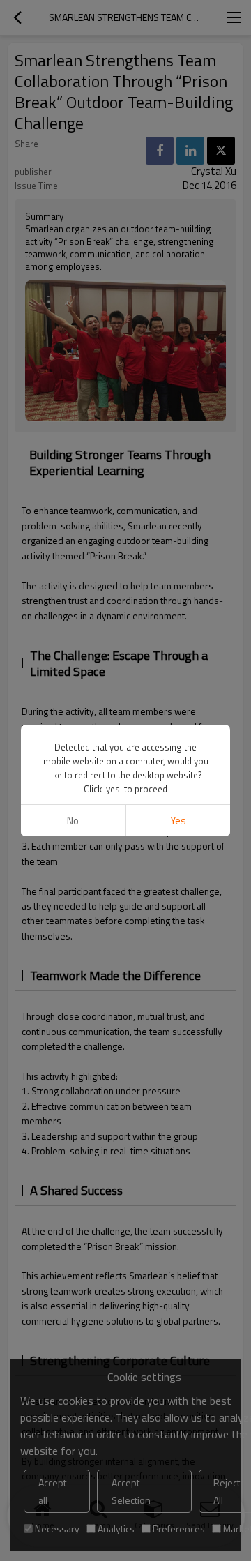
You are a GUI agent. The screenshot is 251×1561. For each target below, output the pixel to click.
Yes (178, 821)
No (73, 821)
